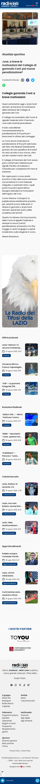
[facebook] (27, 80)
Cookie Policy (25, 751)
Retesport (6, 700)
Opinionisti (7, 720)
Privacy (1, 773)
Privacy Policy (14, 751)
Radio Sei (6, 698)
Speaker (5, 718)
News (23, 698)
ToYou (5, 746)
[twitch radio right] (20, 291)
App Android (26, 720)
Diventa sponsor (9, 740)
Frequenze (7, 726)
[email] (22, 80)
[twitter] (32, 80)
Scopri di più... (20, 678)
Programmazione (10, 715)
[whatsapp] (4, 85)
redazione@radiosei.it (20, 763)
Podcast (25, 715)
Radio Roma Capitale (7, 705)
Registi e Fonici (9, 723)
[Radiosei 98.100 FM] (20, 665)
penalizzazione (9, 144)
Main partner (8, 743)
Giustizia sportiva (13, 54)
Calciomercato (28, 700)
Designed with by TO (32, 5)
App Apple (25, 718)
